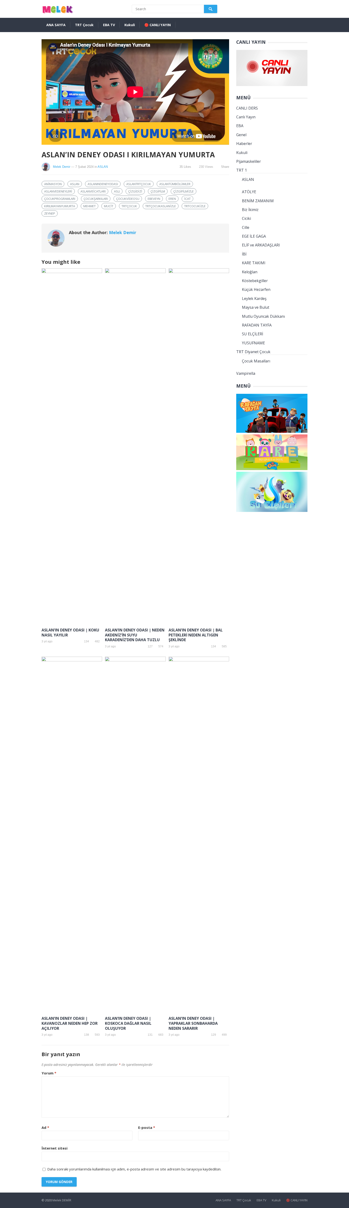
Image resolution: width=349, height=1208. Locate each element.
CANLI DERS (247, 108)
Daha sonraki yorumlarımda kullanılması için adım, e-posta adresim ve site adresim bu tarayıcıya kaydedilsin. (134, 1169)
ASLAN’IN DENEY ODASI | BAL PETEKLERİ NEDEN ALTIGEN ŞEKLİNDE (196, 635)
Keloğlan (249, 271)
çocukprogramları (59, 199)
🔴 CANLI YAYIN (157, 25)
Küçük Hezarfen (256, 289)
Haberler (244, 143)
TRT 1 (241, 170)
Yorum (49, 1073)
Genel (241, 134)
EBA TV (109, 25)
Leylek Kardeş (254, 298)
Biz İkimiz (250, 209)
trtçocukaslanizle (160, 206)
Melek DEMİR (61, 1200)
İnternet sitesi (54, 1148)
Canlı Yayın (245, 117)
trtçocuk (129, 206)
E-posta (146, 1127)
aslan (74, 184)
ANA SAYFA (56, 25)
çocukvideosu (127, 199)
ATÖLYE (249, 191)
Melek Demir (61, 166)
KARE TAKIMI (253, 262)
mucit (108, 206)
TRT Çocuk (84, 25)
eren (172, 199)
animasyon (53, 184)
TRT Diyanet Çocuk (253, 351)
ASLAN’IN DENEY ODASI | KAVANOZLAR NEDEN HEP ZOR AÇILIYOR (70, 1023)
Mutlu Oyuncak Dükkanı (263, 316)
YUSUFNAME (253, 343)
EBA (239, 125)
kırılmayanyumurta (59, 206)
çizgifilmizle (183, 191)
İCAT (187, 199)
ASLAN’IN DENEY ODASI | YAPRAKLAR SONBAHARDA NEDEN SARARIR (193, 1023)
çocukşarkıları (96, 199)
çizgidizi (135, 191)
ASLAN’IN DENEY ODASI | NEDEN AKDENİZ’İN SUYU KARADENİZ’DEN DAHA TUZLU (135, 635)
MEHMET (89, 206)
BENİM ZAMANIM (258, 200)
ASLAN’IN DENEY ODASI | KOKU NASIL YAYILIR (70, 632)
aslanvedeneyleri (58, 191)
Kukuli (129, 25)
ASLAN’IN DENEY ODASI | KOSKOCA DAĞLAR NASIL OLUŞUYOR (128, 1023)
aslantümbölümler (174, 184)
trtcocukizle (195, 206)
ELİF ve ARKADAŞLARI (261, 245)
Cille (245, 227)
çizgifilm (158, 191)
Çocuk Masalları (256, 361)
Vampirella (245, 373)
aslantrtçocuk (138, 184)
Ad (45, 1127)
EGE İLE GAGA (254, 236)
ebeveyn (154, 199)
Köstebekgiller (255, 280)
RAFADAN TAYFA (257, 325)
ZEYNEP (49, 213)
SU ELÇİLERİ (252, 334)
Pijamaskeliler (248, 161)
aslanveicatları (93, 191)
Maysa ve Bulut (255, 307)
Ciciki (246, 218)
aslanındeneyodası (103, 184)
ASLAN (103, 166)
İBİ (244, 254)
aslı (117, 191)
